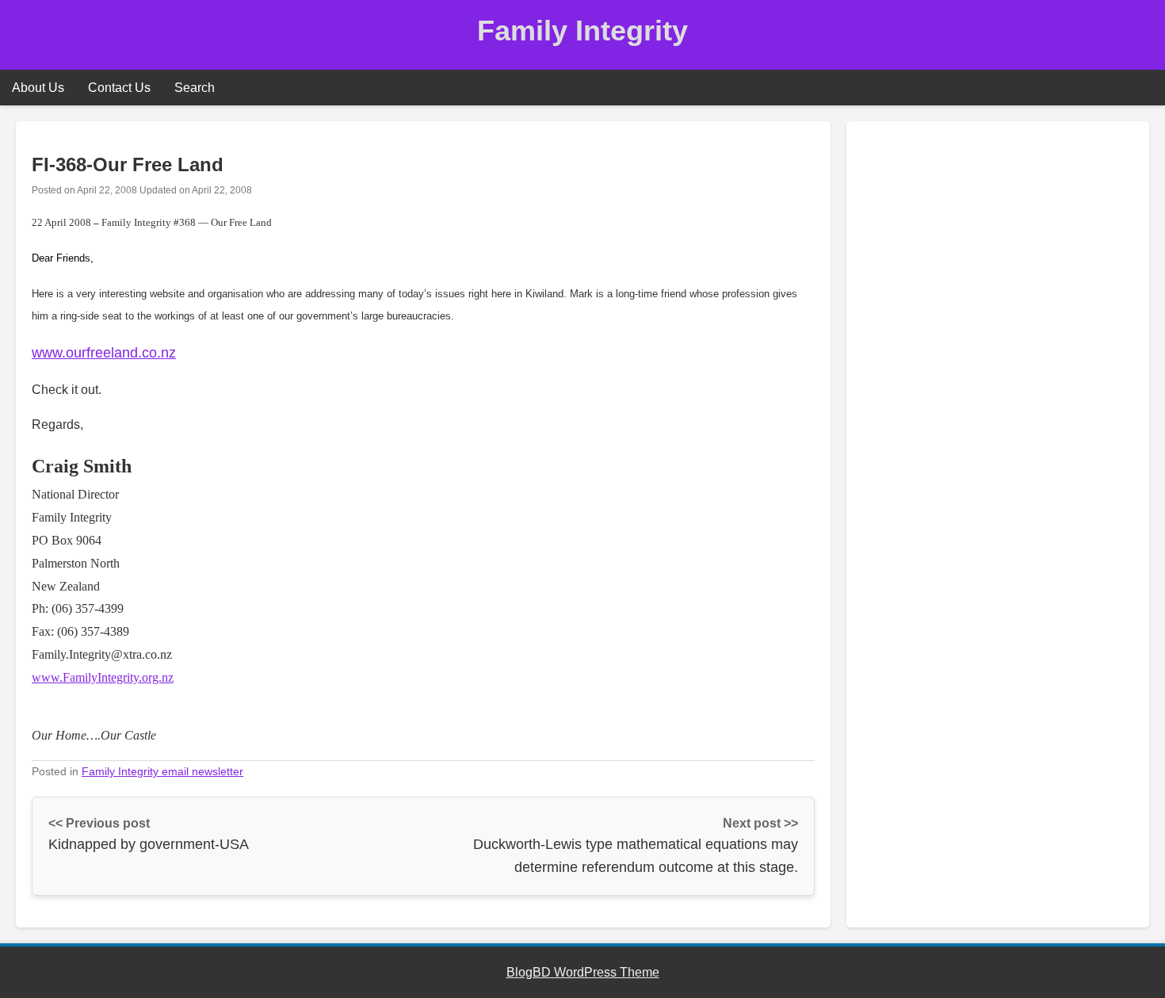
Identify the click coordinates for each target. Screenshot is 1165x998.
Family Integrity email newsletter (162, 771)
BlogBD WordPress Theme (582, 972)
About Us (38, 87)
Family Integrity (582, 30)
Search (194, 87)
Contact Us (119, 87)
